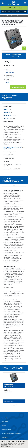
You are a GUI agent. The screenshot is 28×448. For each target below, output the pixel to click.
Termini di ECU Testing (6, 429)
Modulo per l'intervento (14, 8)
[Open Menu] (25, 3)
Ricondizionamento (18, 87)
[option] (14, 387)
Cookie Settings (5, 417)
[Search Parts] (25, 12)
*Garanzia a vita (5, 437)
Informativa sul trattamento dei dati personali (11, 433)
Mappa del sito (5, 421)
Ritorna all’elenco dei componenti (10, 16)
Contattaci (4, 425)
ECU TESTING (14, 4)
